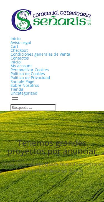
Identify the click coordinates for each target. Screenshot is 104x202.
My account (21, 65)
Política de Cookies (28, 73)
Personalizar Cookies (30, 69)
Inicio (16, 38)
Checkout (19, 50)
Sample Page (22, 81)
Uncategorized (24, 93)
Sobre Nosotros (25, 85)
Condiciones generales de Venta (40, 54)
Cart (14, 46)
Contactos (20, 58)
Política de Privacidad (30, 77)
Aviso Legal (21, 42)
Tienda (17, 89)
